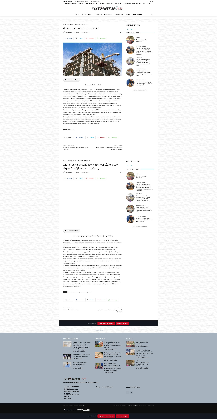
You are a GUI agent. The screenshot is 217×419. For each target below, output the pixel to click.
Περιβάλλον (139, 57)
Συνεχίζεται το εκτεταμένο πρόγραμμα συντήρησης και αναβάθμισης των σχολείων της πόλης (144, 73)
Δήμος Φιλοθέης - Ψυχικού (72, 24)
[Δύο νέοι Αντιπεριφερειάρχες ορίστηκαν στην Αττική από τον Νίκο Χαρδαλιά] (130, 83)
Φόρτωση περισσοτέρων (139, 90)
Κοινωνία (138, 37)
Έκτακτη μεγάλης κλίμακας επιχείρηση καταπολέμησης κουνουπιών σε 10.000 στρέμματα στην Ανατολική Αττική (143, 62)
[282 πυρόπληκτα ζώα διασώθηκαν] (130, 40)
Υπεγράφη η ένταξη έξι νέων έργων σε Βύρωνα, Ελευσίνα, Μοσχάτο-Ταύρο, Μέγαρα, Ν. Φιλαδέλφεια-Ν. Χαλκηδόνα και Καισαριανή (144, 51)
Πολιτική (85, 24)
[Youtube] (153, 1)
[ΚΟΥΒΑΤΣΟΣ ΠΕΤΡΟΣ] (64, 32)
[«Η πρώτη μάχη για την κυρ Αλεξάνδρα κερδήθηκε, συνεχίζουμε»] (67, 364)
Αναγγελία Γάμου (122, 416)
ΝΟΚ (69, 129)
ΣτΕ (73, 129)
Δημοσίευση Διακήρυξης (106, 416)
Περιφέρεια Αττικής (141, 46)
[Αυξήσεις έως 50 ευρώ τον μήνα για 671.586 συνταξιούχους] (67, 356)
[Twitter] (151, 1)
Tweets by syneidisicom (104, 387)
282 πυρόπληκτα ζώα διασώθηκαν (141, 40)
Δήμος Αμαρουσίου (140, 69)
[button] (152, 14)
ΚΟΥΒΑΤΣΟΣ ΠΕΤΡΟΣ (73, 32)
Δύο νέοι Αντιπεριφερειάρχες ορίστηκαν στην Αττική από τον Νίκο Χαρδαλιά (144, 83)
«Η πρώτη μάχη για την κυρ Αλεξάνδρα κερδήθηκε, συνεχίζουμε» (80, 364)
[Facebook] (149, 1)
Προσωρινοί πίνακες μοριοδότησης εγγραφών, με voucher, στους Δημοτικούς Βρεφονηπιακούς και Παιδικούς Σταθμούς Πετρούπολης (113, 367)
